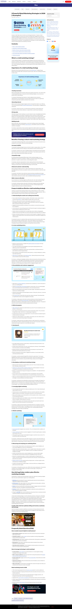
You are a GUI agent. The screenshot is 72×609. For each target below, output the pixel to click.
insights (24, 536)
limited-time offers (28, 255)
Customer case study (16, 55)
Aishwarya (18, 17)
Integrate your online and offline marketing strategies (21, 367)
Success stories (42, 9)
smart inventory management (23, 577)
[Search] (58, 16)
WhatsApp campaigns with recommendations (36, 174)
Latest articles (17, 9)
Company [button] (29, 1)
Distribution (19, 1)
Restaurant (14, 1)
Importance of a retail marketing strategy (19, 48)
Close (52, 606)
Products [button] (24, 1)
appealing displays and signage (33, 243)
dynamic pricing (29, 570)
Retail (9, 1)
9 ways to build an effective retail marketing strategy (21, 51)
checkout (19, 199)
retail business (33, 70)
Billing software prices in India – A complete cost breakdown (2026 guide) (53, 29)
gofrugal (16, 598)
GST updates (49, 9)
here (28, 607)
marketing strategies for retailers (17, 600)
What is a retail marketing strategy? (18, 46)
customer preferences (22, 283)
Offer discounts (15, 255)
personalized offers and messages (21, 286)
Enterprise (34, 1)
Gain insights (21, 551)
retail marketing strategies (27, 598)
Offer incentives (15, 307)
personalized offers (25, 300)
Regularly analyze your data (17, 460)
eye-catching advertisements (27, 105)
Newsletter (55, 9)
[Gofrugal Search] (63, 1)
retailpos (20, 598)
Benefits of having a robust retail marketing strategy (21, 50)
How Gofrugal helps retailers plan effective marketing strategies (23, 53)
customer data (16, 295)
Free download (68, 1)
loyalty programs (28, 124)
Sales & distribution (35, 9)
